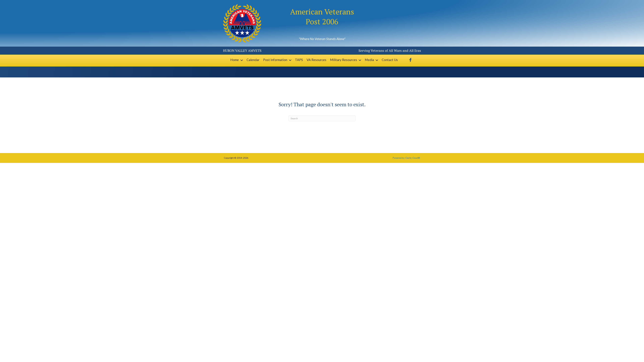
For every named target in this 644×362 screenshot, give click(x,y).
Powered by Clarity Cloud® (406, 158)
